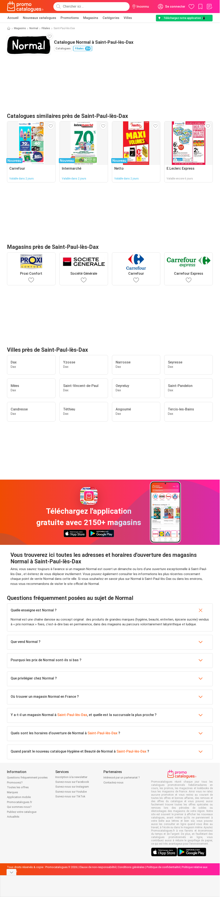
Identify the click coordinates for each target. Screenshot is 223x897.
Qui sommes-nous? (19, 806)
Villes (128, 18)
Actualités (13, 816)
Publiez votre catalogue (21, 811)
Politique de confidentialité (163, 867)
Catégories (111, 18)
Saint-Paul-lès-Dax (72, 715)
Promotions (70, 18)
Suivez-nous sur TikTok (70, 796)
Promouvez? (15, 782)
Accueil (13, 18)
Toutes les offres (18, 787)
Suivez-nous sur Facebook (72, 781)
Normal (33, 28)
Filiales (46, 28)
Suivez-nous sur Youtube (71, 791)
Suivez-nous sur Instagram (72, 786)
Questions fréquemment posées (27, 777)
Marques (12, 792)
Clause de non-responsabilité (97, 867)
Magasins (90, 18)
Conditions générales (131, 867)
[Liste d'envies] (209, 6)
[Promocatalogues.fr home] (25, 6)
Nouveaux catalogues (39, 18)
